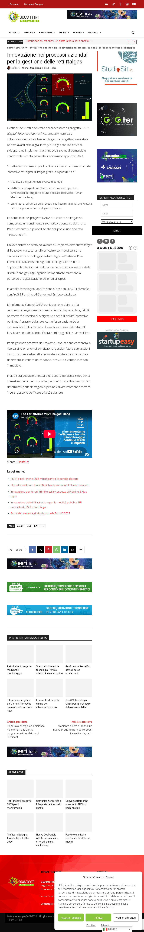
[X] (40, 549)
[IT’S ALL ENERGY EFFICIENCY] (49, 595)
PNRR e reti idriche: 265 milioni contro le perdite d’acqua (44, 478)
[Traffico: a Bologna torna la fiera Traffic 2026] (20, 822)
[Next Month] (135, 248)
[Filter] (106, 241)
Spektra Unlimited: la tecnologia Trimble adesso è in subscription (49, 670)
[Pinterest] (48, 549)
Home (10, 47)
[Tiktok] (113, 4)
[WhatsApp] (56, 549)
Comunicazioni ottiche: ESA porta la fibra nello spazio (48, 804)
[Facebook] (120, 4)
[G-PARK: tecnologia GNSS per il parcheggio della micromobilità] (79, 688)
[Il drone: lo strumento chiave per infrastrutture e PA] (49, 688)
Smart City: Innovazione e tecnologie (36, 47)
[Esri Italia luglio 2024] (49, 571)
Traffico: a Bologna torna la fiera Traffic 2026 (54, 41)
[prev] (129, 42)
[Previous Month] (130, 248)
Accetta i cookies (71, 917)
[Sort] (112, 241)
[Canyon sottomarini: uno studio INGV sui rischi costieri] (79, 789)
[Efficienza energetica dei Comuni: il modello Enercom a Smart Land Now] (20, 688)
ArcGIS (20, 526)
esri (29, 526)
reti (42, 526)
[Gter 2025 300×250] (117, 139)
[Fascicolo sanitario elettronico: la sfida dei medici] (79, 822)
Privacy (105, 925)
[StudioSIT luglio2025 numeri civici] (117, 87)
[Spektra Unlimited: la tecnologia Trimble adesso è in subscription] (49, 654)
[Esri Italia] (102, 21)
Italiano (112, 928)
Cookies (91, 925)
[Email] (72, 549)
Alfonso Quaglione (31, 67)
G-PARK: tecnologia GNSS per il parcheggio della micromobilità (78, 704)
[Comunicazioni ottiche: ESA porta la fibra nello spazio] (49, 789)
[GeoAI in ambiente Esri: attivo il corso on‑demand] (79, 654)
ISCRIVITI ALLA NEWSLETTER (115, 197)
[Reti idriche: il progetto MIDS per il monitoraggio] (20, 654)
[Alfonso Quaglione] (9, 68)
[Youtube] (134, 4)
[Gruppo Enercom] (117, 185)
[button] (133, 32)
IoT (35, 526)
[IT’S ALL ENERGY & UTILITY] (49, 618)
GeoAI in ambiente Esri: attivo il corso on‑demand (78, 670)
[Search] (100, 241)
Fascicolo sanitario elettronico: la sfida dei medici (78, 838)
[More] (81, 549)
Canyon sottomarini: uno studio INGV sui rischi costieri (77, 804)
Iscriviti (117, 230)
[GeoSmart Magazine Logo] (21, 881)
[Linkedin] (106, 4)
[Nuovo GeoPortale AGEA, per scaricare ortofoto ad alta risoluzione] (49, 822)
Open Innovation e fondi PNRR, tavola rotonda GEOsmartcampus (49, 485)
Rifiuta (98, 917)
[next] (134, 42)
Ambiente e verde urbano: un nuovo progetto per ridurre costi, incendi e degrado (72, 729)
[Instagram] (127, 4)
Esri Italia (22, 462)
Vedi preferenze (126, 917)
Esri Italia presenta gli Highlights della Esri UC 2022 (40, 513)
